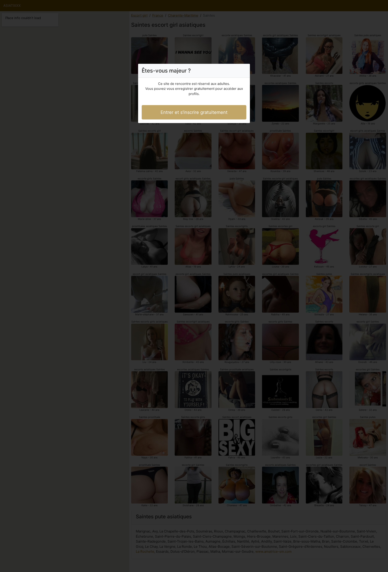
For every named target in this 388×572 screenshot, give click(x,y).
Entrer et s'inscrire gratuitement (194, 112)
